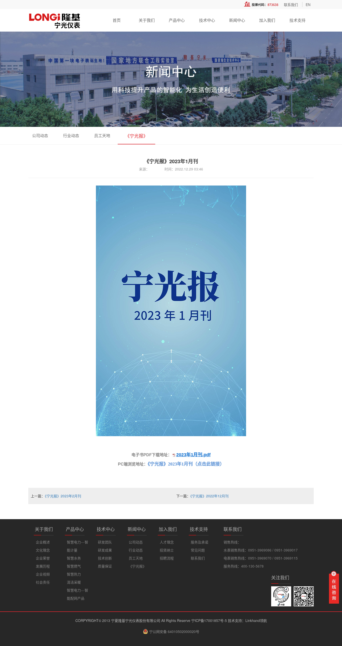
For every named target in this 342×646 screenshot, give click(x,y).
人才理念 (167, 541)
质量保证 (105, 566)
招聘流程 (167, 558)
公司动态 (40, 135)
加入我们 (267, 20)
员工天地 (102, 135)
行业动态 (71, 135)
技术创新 (105, 558)
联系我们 (291, 4)
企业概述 (43, 541)
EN (308, 4)
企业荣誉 (43, 558)
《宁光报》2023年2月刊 (63, 495)
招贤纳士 (167, 549)
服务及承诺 (199, 541)
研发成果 (105, 549)
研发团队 (105, 541)
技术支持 (297, 20)
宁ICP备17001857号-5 (209, 620)
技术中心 (207, 20)
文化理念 (43, 549)
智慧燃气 (74, 566)
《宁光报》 (136, 135)
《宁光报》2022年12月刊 (209, 495)
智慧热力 (74, 574)
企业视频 (43, 574)
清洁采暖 (74, 582)
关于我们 (147, 20)
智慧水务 (74, 558)
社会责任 (43, 582)
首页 (117, 20)
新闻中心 (237, 20)
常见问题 (198, 549)
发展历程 (43, 566)
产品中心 (177, 20)
